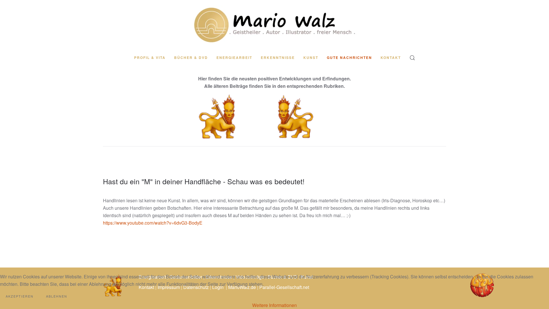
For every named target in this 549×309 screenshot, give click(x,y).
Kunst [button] (310, 57)
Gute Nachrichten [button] (349, 57)
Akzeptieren (19, 296)
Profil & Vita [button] (150, 57)
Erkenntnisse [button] (278, 57)
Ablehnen (56, 296)
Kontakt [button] (391, 57)
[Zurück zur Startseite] (274, 24)
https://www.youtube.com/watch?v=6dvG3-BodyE (152, 222)
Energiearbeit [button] (234, 57)
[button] (412, 57)
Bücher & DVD (191, 57)
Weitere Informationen (274, 305)
